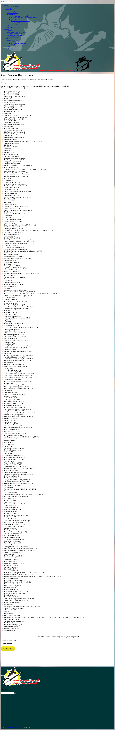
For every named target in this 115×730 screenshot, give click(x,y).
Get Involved (11, 14)
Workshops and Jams (14, 34)
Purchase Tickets (13, 6)
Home (6, 5)
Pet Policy (14, 24)
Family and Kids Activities (15, 35)
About (6, 38)
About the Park (12, 46)
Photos (9, 8)
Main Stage (11, 30)
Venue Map (11, 11)
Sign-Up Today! (8, 648)
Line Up (6, 29)
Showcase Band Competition (17, 32)
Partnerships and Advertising (20, 21)
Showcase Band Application (20, 16)
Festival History (16, 42)
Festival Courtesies (13, 22)
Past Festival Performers (19, 43)
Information (8, 9)
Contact (10, 48)
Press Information (13, 50)
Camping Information (14, 27)
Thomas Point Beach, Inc (13, 728)
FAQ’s (9, 26)
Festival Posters (12, 13)
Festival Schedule (13, 37)
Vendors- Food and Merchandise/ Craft (24, 18)
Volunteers (14, 19)
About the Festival (13, 40)
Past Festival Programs (18, 45)
